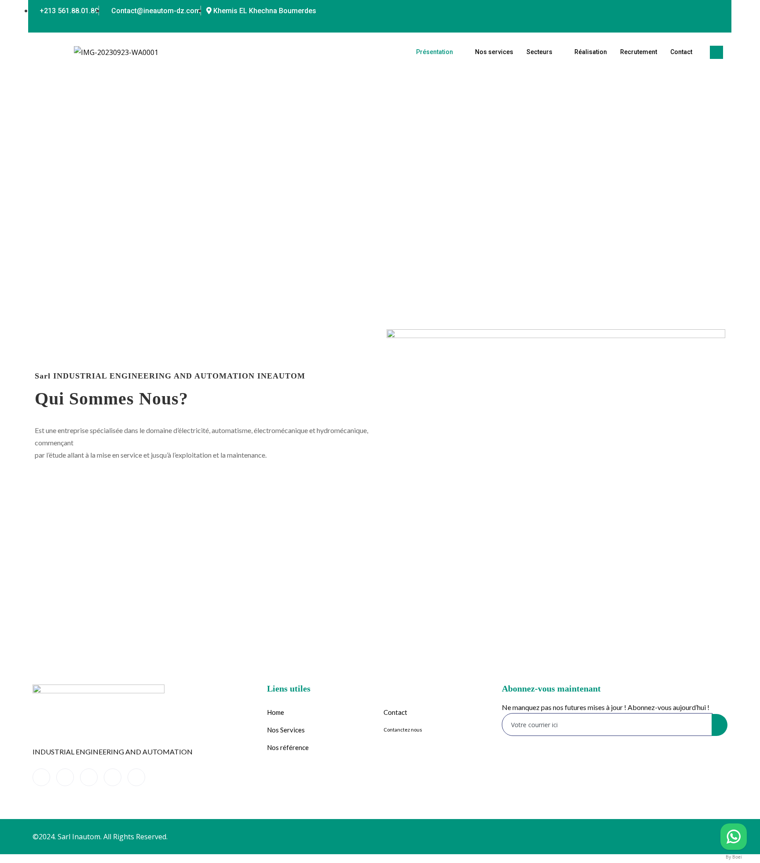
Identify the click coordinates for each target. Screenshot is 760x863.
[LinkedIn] (682, 11)
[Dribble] (700, 11)
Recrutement (638, 51)
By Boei (734, 857)
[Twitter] (665, 11)
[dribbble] (112, 777)
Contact (681, 51)
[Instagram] (717, 11)
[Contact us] (733, 836)
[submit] (719, 725)
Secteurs (539, 51)
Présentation (434, 51)
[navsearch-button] (716, 52)
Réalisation (590, 51)
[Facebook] (647, 11)
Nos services (494, 51)
